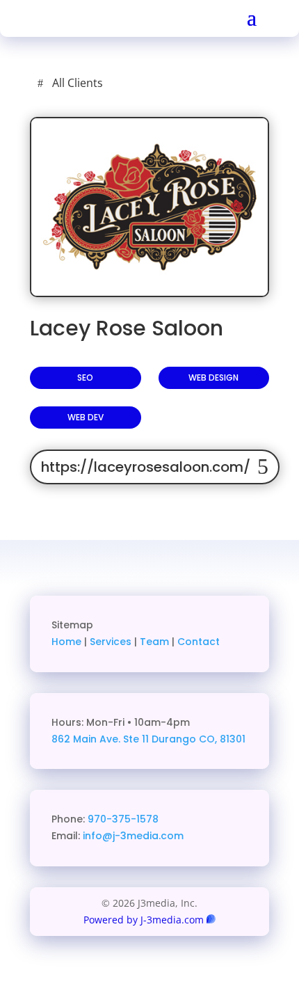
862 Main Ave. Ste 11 (101, 739)
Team (154, 642)
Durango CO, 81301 (198, 739)
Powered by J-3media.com (143, 919)
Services (110, 642)
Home (66, 642)
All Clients (77, 82)
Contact (198, 642)
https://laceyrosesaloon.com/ (145, 467)
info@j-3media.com (133, 836)
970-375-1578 (123, 819)
